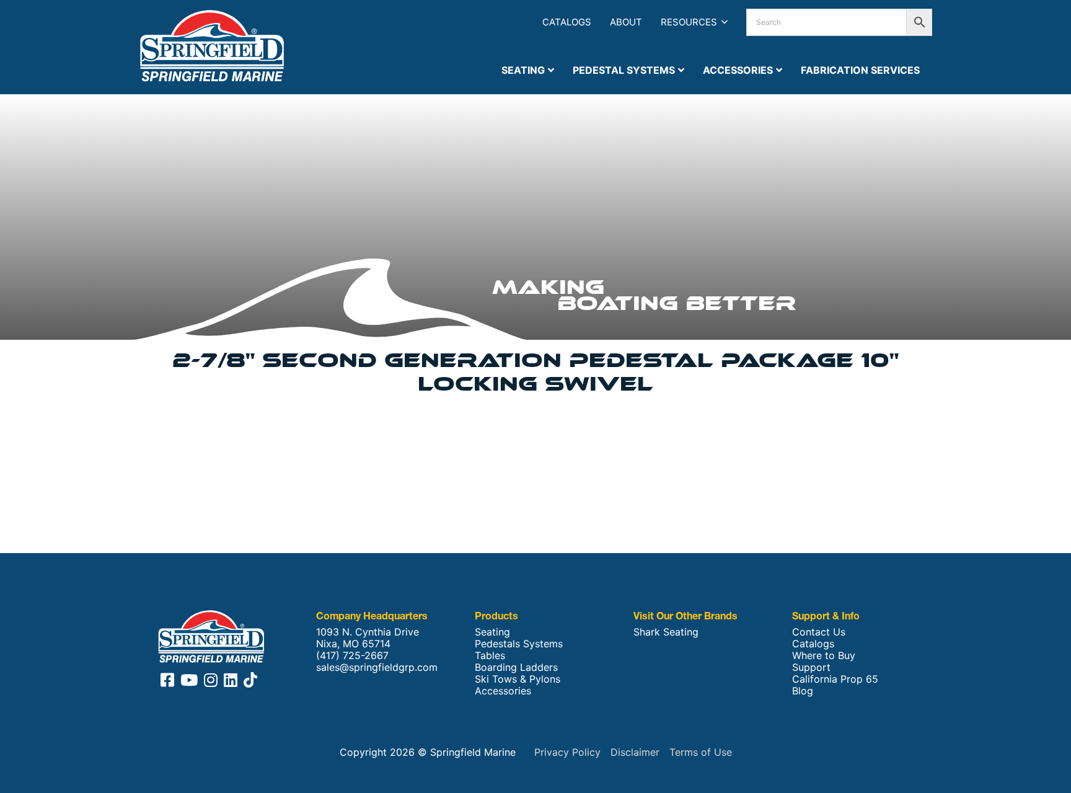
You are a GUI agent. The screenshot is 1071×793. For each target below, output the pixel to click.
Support (811, 667)
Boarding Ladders (516, 667)
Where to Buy (823, 656)
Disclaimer (634, 752)
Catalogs (566, 22)
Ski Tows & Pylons (517, 679)
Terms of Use (700, 752)
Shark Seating (666, 632)
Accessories (503, 691)
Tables (490, 656)
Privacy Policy (567, 752)
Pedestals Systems (519, 644)
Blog (802, 691)
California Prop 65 (835, 679)
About (626, 22)
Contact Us (818, 632)
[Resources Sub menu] (724, 22)
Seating (492, 632)
